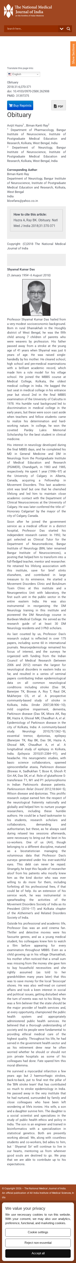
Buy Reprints (22, 105)
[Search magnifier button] (68, 28)
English (16, 74)
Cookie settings (38, 1232)
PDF (60, 106)
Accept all (38, 1253)
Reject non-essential (38, 1242)
